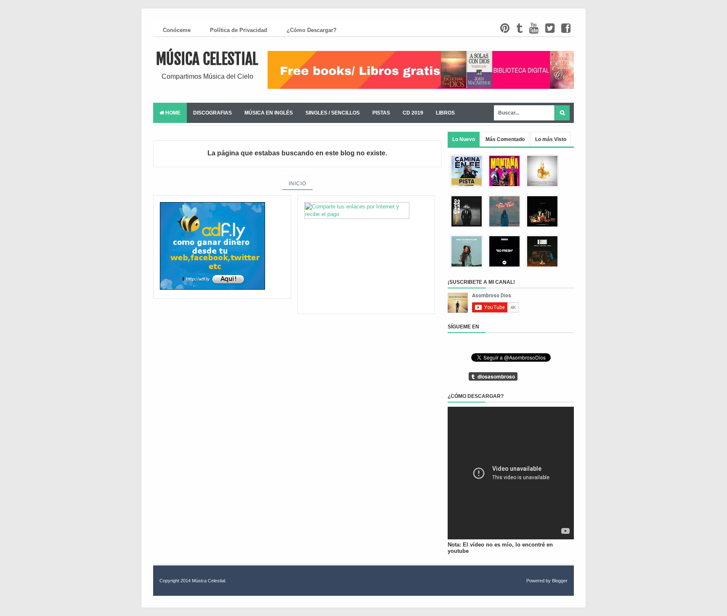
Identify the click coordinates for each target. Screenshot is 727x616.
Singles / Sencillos (332, 113)
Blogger (560, 580)
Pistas (381, 113)
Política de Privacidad (238, 30)
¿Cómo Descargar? (312, 30)
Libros (445, 113)
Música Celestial (207, 59)
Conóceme (177, 30)
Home (172, 113)
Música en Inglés (268, 113)
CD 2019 (413, 113)
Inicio (297, 184)
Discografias (212, 113)
